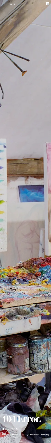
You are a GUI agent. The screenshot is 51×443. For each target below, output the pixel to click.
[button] (47, 3)
